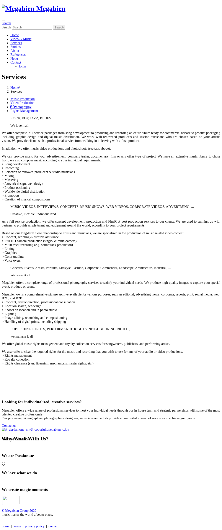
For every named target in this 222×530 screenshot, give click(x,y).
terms (17, 526)
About (14, 51)
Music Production (22, 99)
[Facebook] (2, 507)
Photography (22, 107)
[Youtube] (7, 507)
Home (14, 35)
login (22, 66)
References (18, 54)
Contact (15, 62)
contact (53, 526)
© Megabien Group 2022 (19, 510)
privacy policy (34, 526)
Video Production (22, 103)
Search (6, 23)
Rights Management (24, 111)
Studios (15, 47)
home (5, 526)
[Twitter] (4, 507)
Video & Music (20, 39)
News (14, 58)
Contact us (9, 425)
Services (16, 43)
